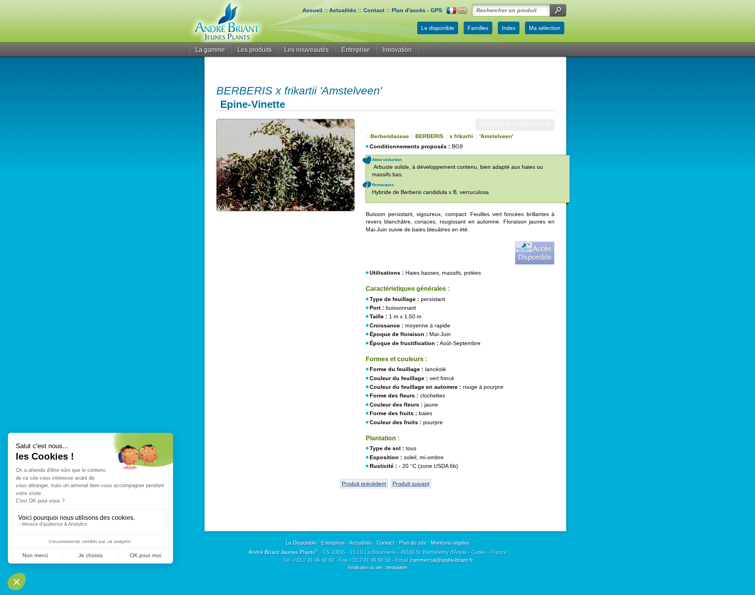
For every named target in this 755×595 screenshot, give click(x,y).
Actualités (342, 10)
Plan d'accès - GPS (417, 10)
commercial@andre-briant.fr (441, 560)
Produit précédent (364, 483)
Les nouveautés (306, 49)
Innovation (397, 49)
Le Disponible (301, 543)
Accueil (312, 10)
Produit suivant (410, 483)
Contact (374, 10)
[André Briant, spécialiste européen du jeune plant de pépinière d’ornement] (226, 21)
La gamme (210, 49)
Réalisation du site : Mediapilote (377, 567)
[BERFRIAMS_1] (285, 165)
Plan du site (412, 543)
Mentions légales (450, 543)
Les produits (255, 49)
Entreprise (355, 49)
